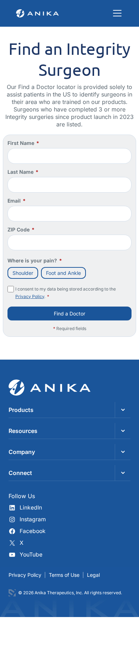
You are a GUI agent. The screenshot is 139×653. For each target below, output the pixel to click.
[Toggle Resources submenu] (122, 431)
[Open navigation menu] (117, 13)
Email (16, 201)
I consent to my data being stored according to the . (65, 292)
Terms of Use (64, 575)
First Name (23, 143)
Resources (23, 430)
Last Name (22, 172)
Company (22, 451)
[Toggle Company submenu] (122, 452)
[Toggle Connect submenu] (122, 473)
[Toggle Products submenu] (122, 410)
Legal (93, 575)
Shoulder (22, 273)
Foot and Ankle (63, 273)
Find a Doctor (69, 313)
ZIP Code (21, 229)
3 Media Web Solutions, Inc (12, 592)
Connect (20, 472)
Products (21, 409)
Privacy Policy (29, 296)
